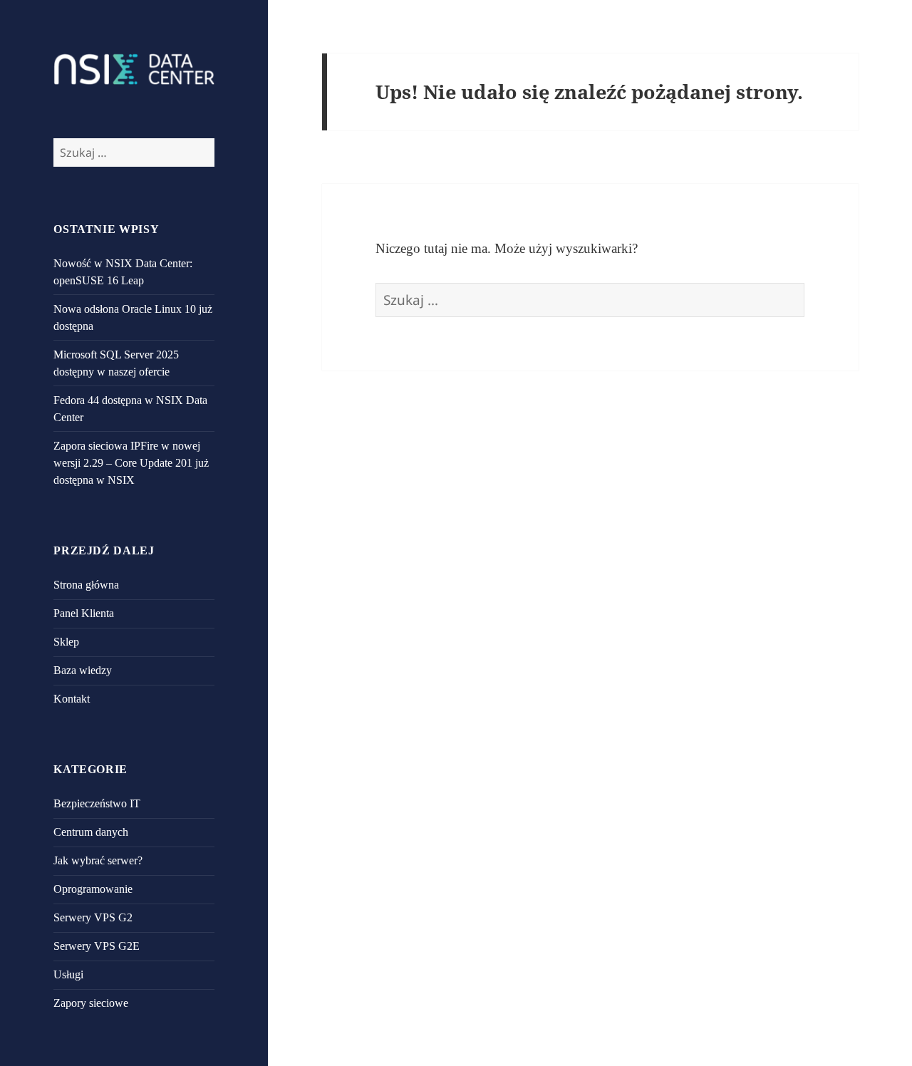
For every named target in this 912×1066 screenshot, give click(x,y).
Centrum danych (90, 832)
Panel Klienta (83, 613)
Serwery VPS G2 (93, 917)
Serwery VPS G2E (96, 946)
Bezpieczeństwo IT (96, 803)
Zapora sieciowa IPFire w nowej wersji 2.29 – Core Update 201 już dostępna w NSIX (131, 463)
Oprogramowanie (93, 889)
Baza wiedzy (82, 670)
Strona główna (86, 585)
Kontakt (71, 699)
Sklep (66, 642)
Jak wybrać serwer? (97, 860)
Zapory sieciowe (90, 1003)
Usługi (68, 974)
